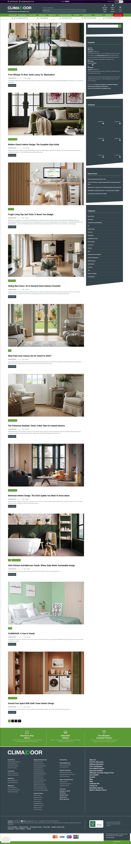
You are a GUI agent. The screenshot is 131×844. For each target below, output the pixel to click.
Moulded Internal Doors (39, 784)
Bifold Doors (11, 778)
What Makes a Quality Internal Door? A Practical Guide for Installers (103, 190)
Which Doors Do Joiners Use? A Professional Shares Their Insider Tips (104, 187)
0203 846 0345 (14, 1)
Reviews (92, 777)
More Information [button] (110, 837)
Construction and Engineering (95, 222)
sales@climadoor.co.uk (27, 1)
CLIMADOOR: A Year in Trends (21, 633)
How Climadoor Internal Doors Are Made (97, 194)
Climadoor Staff (12, 78)
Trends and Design (92, 273)
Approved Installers (96, 771)
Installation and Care (92, 238)
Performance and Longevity (94, 254)
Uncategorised (91, 277)
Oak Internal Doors (38, 762)
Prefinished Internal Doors (40, 774)
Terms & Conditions (13, 827)
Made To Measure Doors (98, 790)
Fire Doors (90, 232)
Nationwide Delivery (65, 736)
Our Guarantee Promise (36, 827)
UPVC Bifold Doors (64, 767)
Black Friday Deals (64, 799)
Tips (10, 350)
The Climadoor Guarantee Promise (104, 736)
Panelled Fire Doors (38, 803)
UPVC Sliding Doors (12, 788)
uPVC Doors (63, 793)
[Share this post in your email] (92, 65)
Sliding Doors (11, 786)
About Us (92, 760)
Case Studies (94, 775)
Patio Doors (63, 789)
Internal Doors (11, 760)
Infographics (91, 235)
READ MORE (12, 85)
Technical (90, 267)
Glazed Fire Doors (38, 797)
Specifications (91, 264)
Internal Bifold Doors (13, 764)
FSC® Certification (95, 766)
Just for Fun (91, 245)
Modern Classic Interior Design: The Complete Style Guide (33, 144)
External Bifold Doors (13, 782)
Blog (91, 779)
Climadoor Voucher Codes (57, 827)
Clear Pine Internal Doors (40, 786)
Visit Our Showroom (96, 762)
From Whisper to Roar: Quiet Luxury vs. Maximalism (31, 74)
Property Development (93, 257)
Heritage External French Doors (67, 774)
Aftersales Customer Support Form (101, 773)
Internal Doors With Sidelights (41, 790)
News (10, 628)
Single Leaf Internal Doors (14, 762)
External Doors (63, 760)
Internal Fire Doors (12, 768)
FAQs (91, 781)
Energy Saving (91, 229)
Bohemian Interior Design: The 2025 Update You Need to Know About (38, 495)
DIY (9, 560)
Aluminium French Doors (66, 772)
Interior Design (12, 69)
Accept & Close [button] (116, 841)
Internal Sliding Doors (13, 792)
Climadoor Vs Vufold (65, 791)
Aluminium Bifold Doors (65, 765)
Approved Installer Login (104, 9)
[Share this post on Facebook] (88, 65)
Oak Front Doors (64, 782)
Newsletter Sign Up (96, 788)
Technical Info (94, 783)
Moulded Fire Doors (38, 805)
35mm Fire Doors (38, 809)
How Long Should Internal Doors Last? (97, 179)
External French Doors (13, 775)
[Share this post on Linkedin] (91, 65)
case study (90, 219)
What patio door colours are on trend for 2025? (30, 356)
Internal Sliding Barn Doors (40, 788)
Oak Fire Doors (37, 795)
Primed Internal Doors (39, 772)
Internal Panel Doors (39, 778)
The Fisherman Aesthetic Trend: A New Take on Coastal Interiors (36, 425)
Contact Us (93, 786)
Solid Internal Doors (38, 768)
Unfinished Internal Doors (40, 766)
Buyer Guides (12, 280)
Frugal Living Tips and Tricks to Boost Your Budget (30, 214)
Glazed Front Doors (64, 786)
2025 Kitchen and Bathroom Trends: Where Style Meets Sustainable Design (41, 565)
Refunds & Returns (23, 827)
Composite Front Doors (65, 784)
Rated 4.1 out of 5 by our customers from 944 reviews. (6, 840)
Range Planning (91, 261)
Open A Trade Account (113, 9)
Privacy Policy (46, 827)
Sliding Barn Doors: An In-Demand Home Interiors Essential (34, 286)
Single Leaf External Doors (66, 780)
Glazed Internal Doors (39, 764)
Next (19, 721)
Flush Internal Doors (39, 776)
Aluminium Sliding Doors (14, 790)
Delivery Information (96, 764)
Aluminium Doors (64, 795)
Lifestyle (11, 209)
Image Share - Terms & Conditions (16, 829)
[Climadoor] (19, 10)
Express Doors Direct (75, 823)
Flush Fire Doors (38, 801)
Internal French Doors (13, 766)
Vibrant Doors (66, 823)
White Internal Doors (39, 770)
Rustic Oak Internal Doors (40, 780)
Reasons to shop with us (27, 736)
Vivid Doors (10, 824)
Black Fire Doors (38, 807)
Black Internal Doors (39, 782)
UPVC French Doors (64, 776)
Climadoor (90, 48)
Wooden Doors (63, 797)
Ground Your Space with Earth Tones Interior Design (31, 703)
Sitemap (29, 829)
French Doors (11, 771)
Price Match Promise (96, 768)
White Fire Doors (38, 799)
